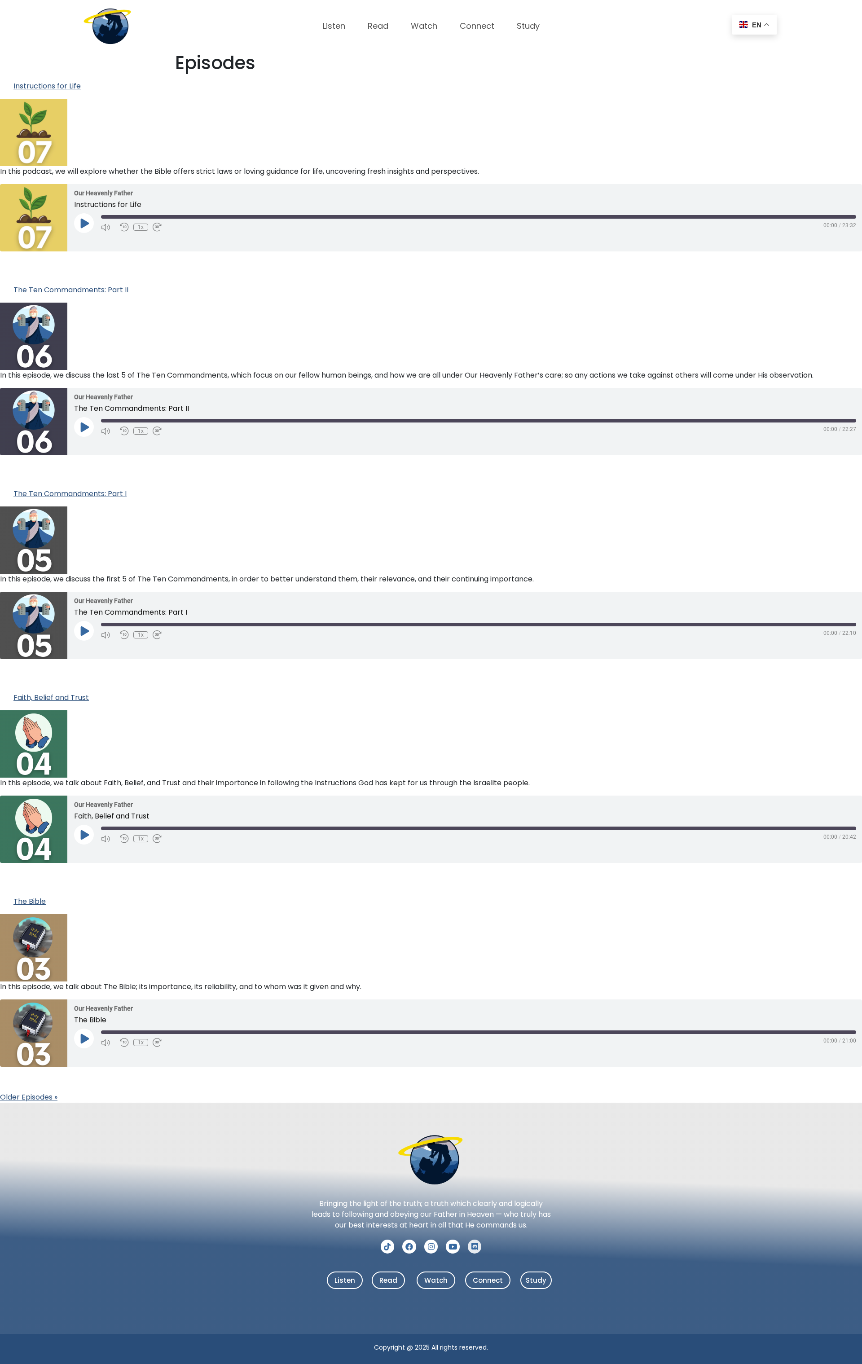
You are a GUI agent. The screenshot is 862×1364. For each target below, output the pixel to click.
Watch (424, 25)
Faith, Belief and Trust (51, 697)
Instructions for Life (47, 86)
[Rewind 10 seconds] (124, 227)
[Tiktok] (388, 1247)
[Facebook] (409, 1247)
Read (378, 25)
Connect (477, 25)
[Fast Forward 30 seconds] (160, 227)
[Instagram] (431, 1247)
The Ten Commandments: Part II (70, 290)
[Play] (84, 223)
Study (528, 25)
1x (141, 227)
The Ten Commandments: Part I (70, 493)
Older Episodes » (28, 1097)
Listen (334, 25)
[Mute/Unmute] (108, 227)
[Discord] (475, 1247)
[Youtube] (453, 1247)
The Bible (29, 901)
